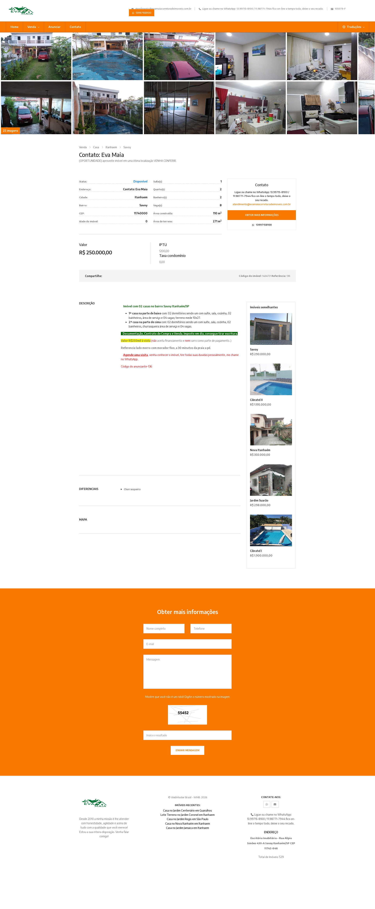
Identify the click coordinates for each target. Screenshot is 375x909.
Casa (96, 147)
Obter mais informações (262, 215)
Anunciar (54, 27)
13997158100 (143, 12)
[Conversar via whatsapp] (266, 804)
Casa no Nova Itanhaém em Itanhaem (187, 823)
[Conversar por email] (275, 804)
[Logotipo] (34, 11)
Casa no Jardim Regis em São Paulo (187, 819)
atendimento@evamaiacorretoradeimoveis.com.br (163, 8)
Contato (75, 27)
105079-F (340, 8)
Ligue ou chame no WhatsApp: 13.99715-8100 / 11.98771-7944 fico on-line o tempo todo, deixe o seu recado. (262, 8)
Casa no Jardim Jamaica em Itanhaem (187, 827)
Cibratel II (256, 399)
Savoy (127, 147)
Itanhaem (111, 147)
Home (14, 27)
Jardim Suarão (259, 500)
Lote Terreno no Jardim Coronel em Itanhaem (188, 814)
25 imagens (10, 130)
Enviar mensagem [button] (187, 750)
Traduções (354, 27)
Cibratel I (256, 550)
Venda (32, 27)
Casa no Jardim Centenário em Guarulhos (187, 810)
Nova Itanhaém (260, 450)
